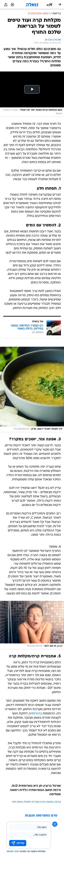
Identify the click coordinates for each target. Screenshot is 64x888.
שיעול (20, 802)
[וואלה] (32, 4)
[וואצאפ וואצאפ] (12, 4)
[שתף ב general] (6, 4)
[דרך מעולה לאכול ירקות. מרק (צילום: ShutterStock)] (32, 389)
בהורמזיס (35, 713)
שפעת (49, 802)
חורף (42, 802)
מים (14, 802)
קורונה (57, 802)
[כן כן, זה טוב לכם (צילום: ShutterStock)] (32, 625)
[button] (49, 4)
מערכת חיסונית (31, 802)
